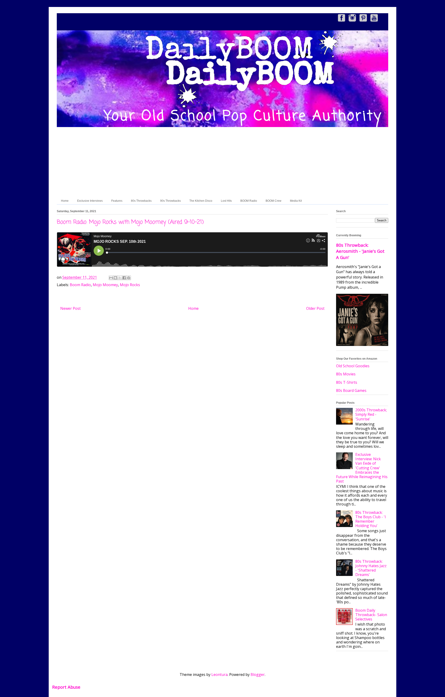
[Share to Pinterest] (128, 277)
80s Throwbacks (141, 200)
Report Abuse (66, 687)
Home (65, 200)
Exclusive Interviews (90, 200)
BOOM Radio (248, 200)
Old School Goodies (352, 365)
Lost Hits (226, 200)
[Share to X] (120, 277)
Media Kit (296, 200)
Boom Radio (80, 284)
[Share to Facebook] (124, 277)
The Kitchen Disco (200, 200)
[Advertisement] (222, 162)
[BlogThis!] (115, 277)
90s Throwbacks (170, 200)
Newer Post (70, 308)
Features (116, 200)
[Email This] (111, 277)
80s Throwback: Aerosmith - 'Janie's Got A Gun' (360, 251)
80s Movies (346, 374)
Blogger (258, 674)
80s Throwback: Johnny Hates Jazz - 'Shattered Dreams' (371, 568)
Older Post (315, 308)
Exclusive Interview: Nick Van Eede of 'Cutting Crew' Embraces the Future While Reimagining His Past (362, 468)
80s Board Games (351, 390)
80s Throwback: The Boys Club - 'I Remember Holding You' (370, 519)
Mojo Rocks (130, 284)
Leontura (219, 674)
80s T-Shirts (346, 382)
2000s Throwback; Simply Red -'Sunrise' (371, 414)
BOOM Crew (273, 200)
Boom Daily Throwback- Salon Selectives (371, 615)
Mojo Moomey (105, 284)
